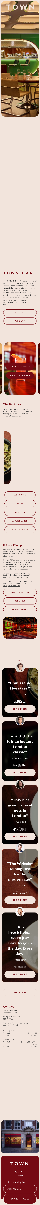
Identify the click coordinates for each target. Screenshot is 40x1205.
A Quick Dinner (20, 530)
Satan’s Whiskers (26, 283)
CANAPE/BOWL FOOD (20, 592)
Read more (20, 709)
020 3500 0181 (17, 584)
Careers (20, 1176)
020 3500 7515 (8, 1019)
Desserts (20, 512)
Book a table (20, 1198)
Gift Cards (20, 992)
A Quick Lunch (20, 521)
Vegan (20, 504)
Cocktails (20, 313)
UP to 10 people (20, 366)
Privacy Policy (20, 1172)
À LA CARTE (20, 495)
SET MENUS (20, 601)
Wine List (20, 321)
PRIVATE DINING (20, 375)
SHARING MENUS (20, 610)
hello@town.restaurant (11, 586)
